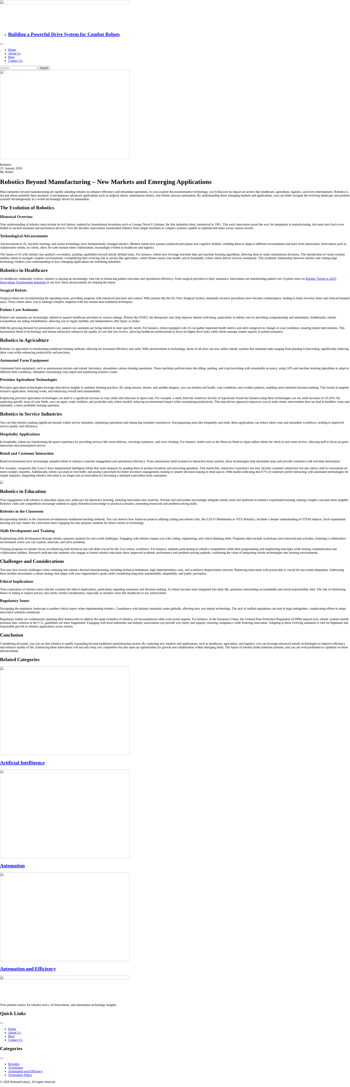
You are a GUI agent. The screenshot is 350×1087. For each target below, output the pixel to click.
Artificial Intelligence (22, 762)
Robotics (13, 1064)
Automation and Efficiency (28, 968)
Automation (12, 865)
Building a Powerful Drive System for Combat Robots (64, 34)
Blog (11, 57)
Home (12, 49)
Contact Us (15, 60)
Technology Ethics (20, 1075)
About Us (14, 53)
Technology (15, 1067)
